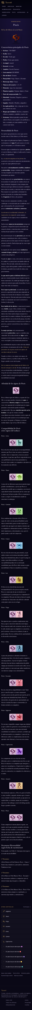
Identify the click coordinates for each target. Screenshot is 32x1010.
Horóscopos (6, 12)
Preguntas (16, 9)
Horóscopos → (27, 907)
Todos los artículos (11, 1002)
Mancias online (18, 975)
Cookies (27, 1005)
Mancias (19, 6)
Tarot (4, 6)
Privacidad (28, 1002)
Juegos (4, 15)
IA (27, 12)
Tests (14, 12)
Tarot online (16, 973)
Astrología (21, 12)
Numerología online (7, 975)
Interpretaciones (10, 1005)
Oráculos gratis (25, 973)
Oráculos (11, 6)
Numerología (6, 9)
